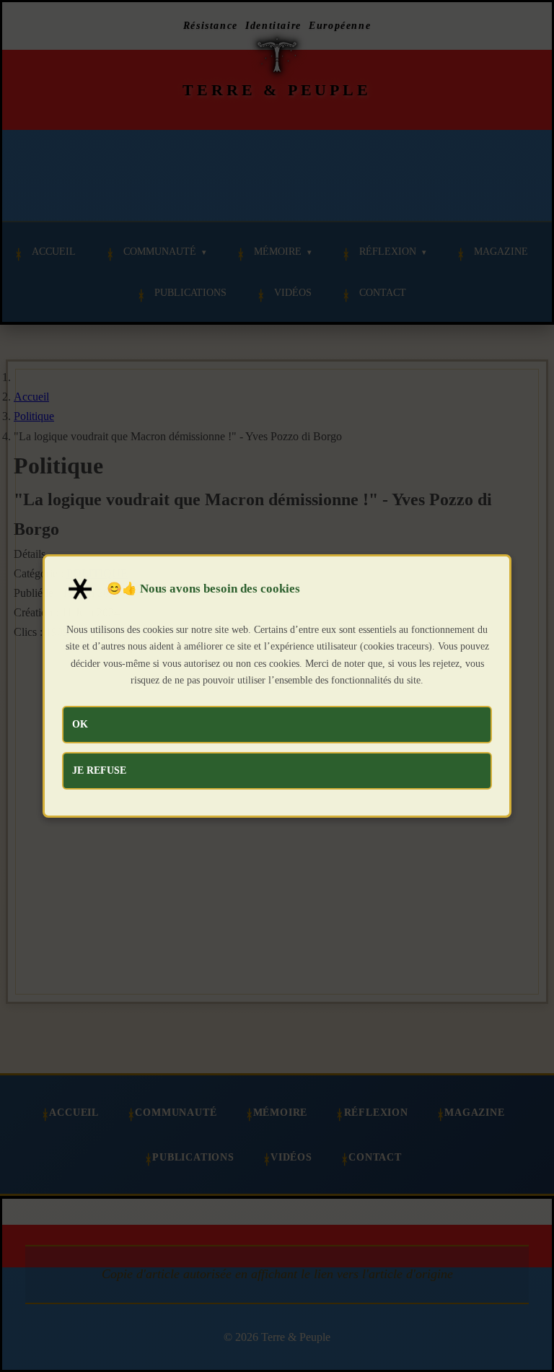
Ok (80, 724)
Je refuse (99, 770)
